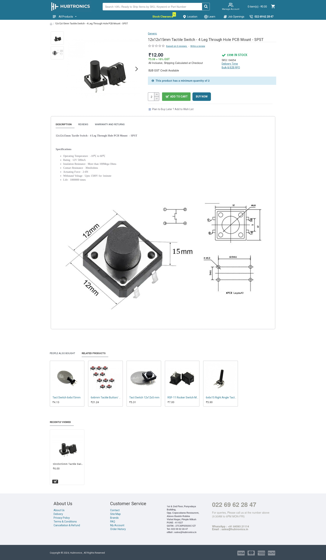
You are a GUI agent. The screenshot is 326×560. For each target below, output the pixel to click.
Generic (152, 33)
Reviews (83, 124)
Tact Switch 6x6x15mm (66, 397)
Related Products (93, 353)
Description (64, 124)
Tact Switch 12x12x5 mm (144, 397)
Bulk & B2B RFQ (231, 67)
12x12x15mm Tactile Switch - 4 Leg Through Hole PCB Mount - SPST (68, 464)
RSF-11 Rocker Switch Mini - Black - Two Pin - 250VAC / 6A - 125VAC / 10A (183, 397)
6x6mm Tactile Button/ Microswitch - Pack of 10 (106, 397)
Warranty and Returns (110, 124)
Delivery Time (230, 63)
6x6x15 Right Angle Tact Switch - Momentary (221, 397)
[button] (69, 69)
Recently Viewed (60, 422)
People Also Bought (62, 353)
